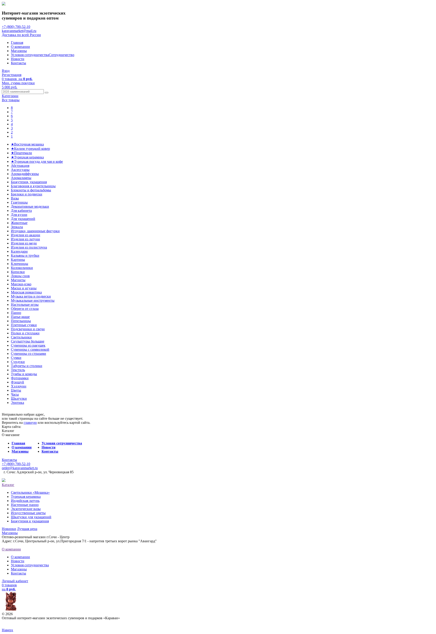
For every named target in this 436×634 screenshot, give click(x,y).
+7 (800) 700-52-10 (16, 27)
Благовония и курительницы (33, 186)
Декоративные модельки (30, 206)
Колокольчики (22, 268)
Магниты (18, 280)
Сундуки (18, 362)
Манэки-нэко (21, 284)
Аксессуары (20, 170)
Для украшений (23, 219)
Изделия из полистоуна (29, 247)
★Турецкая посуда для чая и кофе (37, 161)
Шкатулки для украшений (31, 517)
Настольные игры (25, 304)
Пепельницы (21, 321)
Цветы (16, 390)
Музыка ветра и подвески (31, 296)
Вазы (15, 198)
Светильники (21, 337)
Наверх (7, 630)
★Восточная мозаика (27, 144)
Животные (19, 223)
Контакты (18, 63)
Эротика (17, 403)
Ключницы (19, 264)
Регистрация (11, 75)
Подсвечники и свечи (28, 329)
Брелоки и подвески (26, 194)
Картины (18, 259)
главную (30, 422)
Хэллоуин (18, 386)
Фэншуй (17, 382)
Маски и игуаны (24, 288)
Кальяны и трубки (25, 255)
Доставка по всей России (21, 35)
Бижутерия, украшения (29, 182)
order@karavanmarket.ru (20, 468)
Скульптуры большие (27, 341)
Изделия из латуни (25, 239)
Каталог (8, 485)
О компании (20, 47)
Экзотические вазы (26, 509)
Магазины (19, 51)
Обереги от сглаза (25, 309)
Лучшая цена (27, 529)
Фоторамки (20, 378)
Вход (6, 71)
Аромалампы (21, 178)
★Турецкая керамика (27, 157)
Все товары (11, 100)
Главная (17, 42)
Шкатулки (19, 398)
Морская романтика (26, 292)
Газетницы (19, 202)
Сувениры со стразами (28, 353)
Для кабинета (21, 210)
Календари (19, 251)
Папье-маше (20, 317)
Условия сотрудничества (30, 55)
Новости (17, 59)
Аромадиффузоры (25, 174)
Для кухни (19, 215)
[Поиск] (46, 92)
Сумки (16, 358)
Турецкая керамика (26, 496)
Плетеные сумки (24, 325)
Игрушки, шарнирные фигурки (35, 231)
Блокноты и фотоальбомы (31, 190)
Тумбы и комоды (24, 374)
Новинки (9, 529)
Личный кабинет (15, 581)
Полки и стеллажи (25, 333)
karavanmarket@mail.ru (19, 31)
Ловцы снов (20, 276)
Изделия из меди (24, 243)
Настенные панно (25, 505)
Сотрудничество (61, 55)
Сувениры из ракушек (28, 345)
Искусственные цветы (28, 513)
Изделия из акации (25, 235)
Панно (16, 313)
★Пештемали (21, 153)
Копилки (18, 272)
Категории (10, 96)
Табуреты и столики (26, 366)
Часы (15, 394)
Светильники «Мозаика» (30, 492)
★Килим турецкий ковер (30, 148)
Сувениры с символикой (30, 349)
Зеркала (17, 227)
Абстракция (20, 166)
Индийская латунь (25, 501)
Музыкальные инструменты (32, 300)
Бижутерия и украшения (30, 521)
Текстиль (18, 370)
